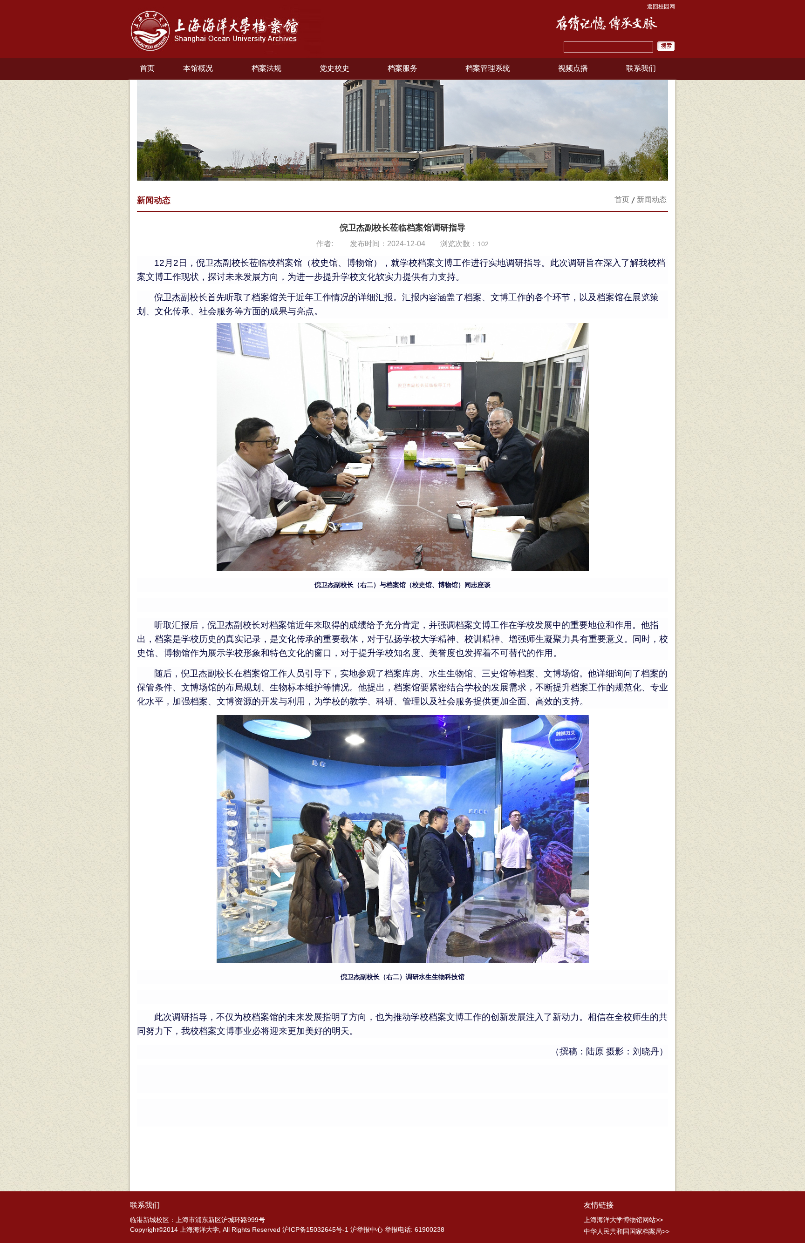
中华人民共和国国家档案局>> (626, 1231)
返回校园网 (661, 6)
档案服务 (402, 68)
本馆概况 (198, 68)
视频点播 (573, 68)
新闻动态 (652, 199)
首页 (147, 68)
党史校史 (334, 68)
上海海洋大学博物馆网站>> (623, 1219)
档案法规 (266, 68)
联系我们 (641, 68)
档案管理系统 (487, 68)
